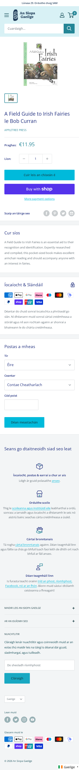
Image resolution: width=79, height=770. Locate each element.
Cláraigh (17, 678)
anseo (56, 481)
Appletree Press (15, 130)
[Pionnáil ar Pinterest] (55, 213)
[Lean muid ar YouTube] (32, 720)
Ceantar (9, 376)
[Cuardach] (69, 28)
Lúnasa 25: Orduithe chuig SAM (39, 3)
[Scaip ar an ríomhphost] (71, 213)
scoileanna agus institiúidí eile (31, 508)
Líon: (7, 159)
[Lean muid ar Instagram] (24, 720)
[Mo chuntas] (62, 15)
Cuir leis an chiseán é (39, 175)
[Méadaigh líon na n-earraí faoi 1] (47, 158)
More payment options (39, 199)
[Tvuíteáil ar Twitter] (63, 213)
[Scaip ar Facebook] (46, 213)
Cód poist (10, 396)
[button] (68, 767)
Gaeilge (11, 699)
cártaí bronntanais (27, 545)
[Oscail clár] (6, 15)
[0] (71, 15)
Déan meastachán (24, 422)
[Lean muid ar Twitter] (16, 720)
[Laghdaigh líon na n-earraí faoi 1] (24, 158)
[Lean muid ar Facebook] (7, 720)
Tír (6, 356)
